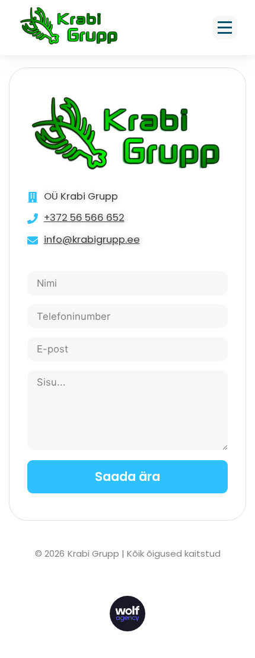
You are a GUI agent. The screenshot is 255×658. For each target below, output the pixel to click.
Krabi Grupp (93, 553)
